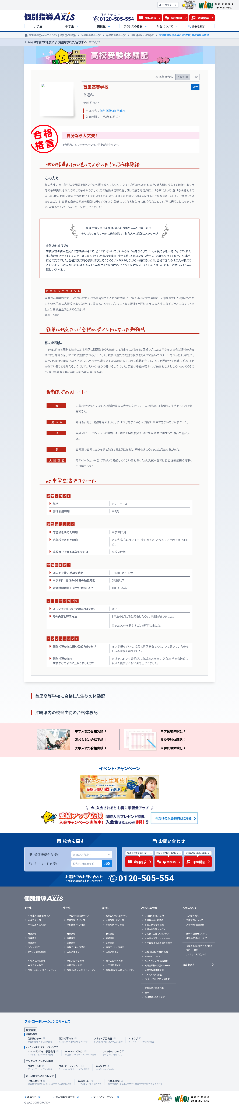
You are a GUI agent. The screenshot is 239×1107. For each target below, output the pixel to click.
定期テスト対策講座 (76, 947)
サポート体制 (192, 949)
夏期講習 (32, 938)
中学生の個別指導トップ (78, 915)
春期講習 (32, 933)
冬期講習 (32, 942)
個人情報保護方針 (65, 1097)
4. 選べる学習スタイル (155, 929)
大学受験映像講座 (153, 970)
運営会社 (32, 1097)
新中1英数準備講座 (37, 951)
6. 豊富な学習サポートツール (158, 938)
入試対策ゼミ (34, 947)
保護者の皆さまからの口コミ (199, 946)
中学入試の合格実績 (89, 731)
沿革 (147, 992)
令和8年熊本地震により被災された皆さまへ (64, 42)
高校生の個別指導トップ (117, 915)
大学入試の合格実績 (89, 748)
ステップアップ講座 (153, 974)
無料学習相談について (196, 938)
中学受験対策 (34, 920)
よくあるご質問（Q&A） (196, 954)
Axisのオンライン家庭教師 (156, 960)
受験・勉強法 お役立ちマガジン (42, 970)
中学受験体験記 (171, 731)
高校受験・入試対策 (76, 920)
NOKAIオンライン (152, 956)
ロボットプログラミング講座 (157, 979)
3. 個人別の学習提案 (154, 924)
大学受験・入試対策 (115, 920)
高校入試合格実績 (75, 960)
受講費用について (194, 920)
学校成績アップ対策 (37, 924)
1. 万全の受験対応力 (154, 915)
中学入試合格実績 (36, 960)
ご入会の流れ (192, 915)
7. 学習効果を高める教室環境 (158, 942)
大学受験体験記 (171, 748)
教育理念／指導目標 (154, 988)
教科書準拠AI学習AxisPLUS (157, 965)
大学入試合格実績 (114, 960)
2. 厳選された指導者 (154, 920)
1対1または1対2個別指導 (156, 951)
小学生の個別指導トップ (39, 915)
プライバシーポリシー (104, 1097)
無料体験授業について (196, 933)
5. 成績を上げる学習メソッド (157, 933)
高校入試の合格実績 (89, 739)
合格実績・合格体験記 (155, 997)
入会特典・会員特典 (195, 924)
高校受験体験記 (171, 739)
